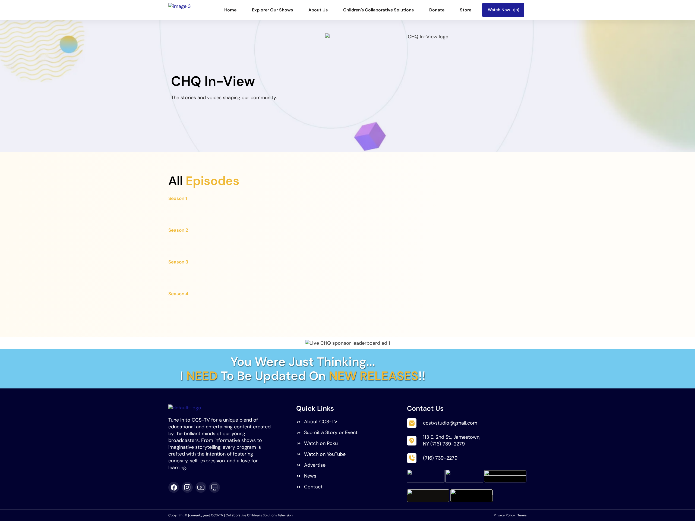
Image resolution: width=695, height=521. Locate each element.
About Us (318, 10)
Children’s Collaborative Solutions (378, 10)
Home (230, 10)
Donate (436, 10)
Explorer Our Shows (272, 10)
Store (465, 10)
